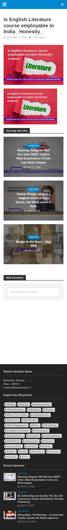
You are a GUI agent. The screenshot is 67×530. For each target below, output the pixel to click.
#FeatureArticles (15, 436)
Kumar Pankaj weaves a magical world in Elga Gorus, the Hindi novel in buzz (33, 200)
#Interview (48, 441)
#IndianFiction (42, 404)
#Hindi (23, 451)
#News (24, 404)
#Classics (33, 436)
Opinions (33, 146)
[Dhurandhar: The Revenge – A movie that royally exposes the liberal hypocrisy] (10, 514)
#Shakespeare (31, 441)
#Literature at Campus (18, 430)
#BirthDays (11, 457)
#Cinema (11, 451)
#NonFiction (30, 420)
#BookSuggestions (16, 425)
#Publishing (50, 425)
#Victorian (46, 446)
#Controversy (41, 430)
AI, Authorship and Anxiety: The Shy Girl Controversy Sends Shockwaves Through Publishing (40, 499)
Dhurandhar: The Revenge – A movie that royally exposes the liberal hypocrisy (40, 516)
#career (25, 457)
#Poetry (49, 409)
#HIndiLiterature (52, 436)
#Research (12, 420)
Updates (33, 237)
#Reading (34, 409)
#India (10, 404)
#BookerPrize (37, 451)
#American (31, 446)
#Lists (35, 425)
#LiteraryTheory (14, 446)
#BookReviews (15, 409)
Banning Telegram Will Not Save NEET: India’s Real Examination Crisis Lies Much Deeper (33, 156)
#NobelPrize (13, 441)
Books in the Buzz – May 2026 (33, 244)
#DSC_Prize (54, 451)
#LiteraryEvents (41, 415)
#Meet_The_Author (17, 415)
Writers (33, 189)
